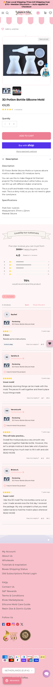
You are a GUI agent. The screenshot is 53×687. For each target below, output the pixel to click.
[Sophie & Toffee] (24, 13)
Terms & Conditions (13, 595)
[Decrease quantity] (4, 124)
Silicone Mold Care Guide (16, 604)
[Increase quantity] (14, 124)
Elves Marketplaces (12, 600)
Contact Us (8, 586)
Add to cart (26, 136)
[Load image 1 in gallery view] (26, 60)
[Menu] (3, 13)
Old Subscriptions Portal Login (19, 573)
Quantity (6, 118)
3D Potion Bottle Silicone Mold (23, 324)
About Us (7, 556)
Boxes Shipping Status (15, 569)
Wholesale (8, 560)
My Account (9, 551)
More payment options (26, 151)
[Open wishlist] (50, 343)
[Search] (8, 13)
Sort (27, 305)
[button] (50, 13)
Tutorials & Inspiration (14, 564)
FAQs (5, 582)
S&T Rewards (9, 591)
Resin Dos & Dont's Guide (16, 608)
